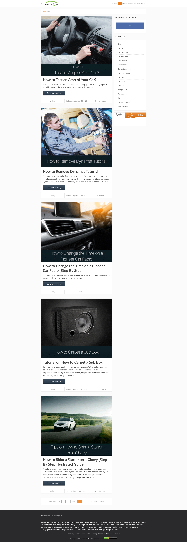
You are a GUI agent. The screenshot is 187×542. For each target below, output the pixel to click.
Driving (120, 86)
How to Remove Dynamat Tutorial (70, 171)
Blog (112, 3)
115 (95, 502)
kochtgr (53, 101)
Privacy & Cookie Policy (83, 534)
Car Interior (100, 195)
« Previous (52, 502)
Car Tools (135, 3)
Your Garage (122, 106)
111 (73, 502)
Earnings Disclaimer (98, 534)
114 (90, 502)
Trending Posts (119, 115)
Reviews (115, 3)
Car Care (119, 4)
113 (84, 502)
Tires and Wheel (124, 102)
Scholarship (70, 534)
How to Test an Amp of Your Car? (70, 80)
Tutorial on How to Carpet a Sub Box (73, 362)
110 (68, 502)
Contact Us (138, 3)
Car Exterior (122, 61)
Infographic (122, 90)
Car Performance (130, 3)
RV (119, 98)
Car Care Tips (123, 52)
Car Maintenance (124, 69)
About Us (109, 534)
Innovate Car (86, 539)
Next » (102, 502)
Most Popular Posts (130, 115)
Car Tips (121, 77)
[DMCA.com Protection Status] (110, 539)
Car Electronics (124, 3)
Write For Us (143, 3)
